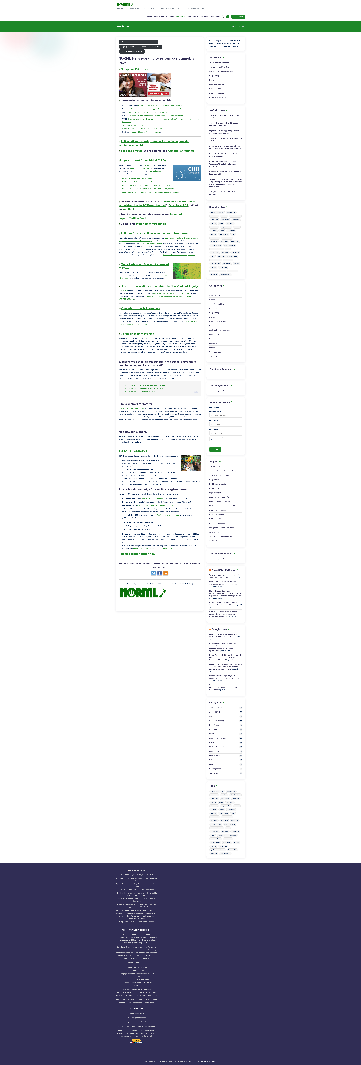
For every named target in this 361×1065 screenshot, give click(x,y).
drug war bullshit (226, 227)
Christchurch (225, 219)
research (236, 263)
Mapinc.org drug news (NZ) (220, 497)
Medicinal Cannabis (216, 84)
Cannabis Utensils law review (140, 308)
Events (212, 80)
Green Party (231, 230)
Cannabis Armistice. (182, 150)
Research (213, 348)
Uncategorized (215, 352)
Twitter (147, 1022)
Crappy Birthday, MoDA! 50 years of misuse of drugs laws (224, 124)
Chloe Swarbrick (235, 216)
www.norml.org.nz (140, 548)
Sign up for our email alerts (132, 52)
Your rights (213, 356)
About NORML (214, 295)
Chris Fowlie (214, 219)
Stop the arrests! (132, 150)
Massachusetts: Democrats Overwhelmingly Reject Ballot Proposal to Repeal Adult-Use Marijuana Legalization (225, 593)
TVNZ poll (139, 249)
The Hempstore (131, 1026)
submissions (223, 267)
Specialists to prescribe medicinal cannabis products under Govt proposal (151, 192)
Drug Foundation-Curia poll (152, 244)
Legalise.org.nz (215, 493)
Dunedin (237, 227)
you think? (129, 209)
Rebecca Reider (215, 263)
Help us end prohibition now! (137, 553)
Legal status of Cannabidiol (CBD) (143, 160)
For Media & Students (217, 321)
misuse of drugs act (216, 249)
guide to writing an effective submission (145, 132)
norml (227, 249)
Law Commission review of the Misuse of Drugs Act (157, 505)
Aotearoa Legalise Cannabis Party (222, 471)
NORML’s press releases (218, 97)
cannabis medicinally (131, 281)
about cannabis (146, 970)
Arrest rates (214, 216)
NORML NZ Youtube (216, 515)
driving (221, 223)
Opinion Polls (214, 252)
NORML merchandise (217, 93)
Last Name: (214, 429)
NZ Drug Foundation (217, 523)
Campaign (213, 300)
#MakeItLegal (214, 466)
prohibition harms (216, 260)
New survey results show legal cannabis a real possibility (160, 105)
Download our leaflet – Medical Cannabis (139, 391)
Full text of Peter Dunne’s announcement (137, 179)
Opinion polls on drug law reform (131, 408)
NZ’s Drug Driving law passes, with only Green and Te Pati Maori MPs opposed (225, 147)
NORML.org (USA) (216, 519)
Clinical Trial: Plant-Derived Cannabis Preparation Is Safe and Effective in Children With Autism (223, 614)
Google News (219, 629)
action (138, 974)
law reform (214, 241)
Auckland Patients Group (219, 475)
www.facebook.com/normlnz (161, 548)
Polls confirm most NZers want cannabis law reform (154, 233)
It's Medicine (214, 488)
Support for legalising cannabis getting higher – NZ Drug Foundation (156, 116)
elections (213, 230)
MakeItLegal (234, 241)
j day (233, 234)
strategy (213, 267)
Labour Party (214, 238)
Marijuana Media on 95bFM (219, 501)
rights (147, 979)
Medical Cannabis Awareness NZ (222, 506)
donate (127, 1030)
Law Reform (214, 326)
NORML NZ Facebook (217, 510)
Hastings (213, 234)
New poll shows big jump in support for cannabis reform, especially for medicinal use (163, 109)
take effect (148, 165)
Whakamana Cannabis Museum (221, 536)
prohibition (138, 985)
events (222, 230)
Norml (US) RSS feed (224, 570)
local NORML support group (152, 499)
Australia (124, 291)
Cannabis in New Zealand (137, 333)
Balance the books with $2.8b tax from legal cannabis (225, 173)
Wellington (214, 274)
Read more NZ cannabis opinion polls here (179, 255)
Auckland (224, 216)
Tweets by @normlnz (217, 391)
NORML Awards (215, 89)
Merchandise (214, 335)
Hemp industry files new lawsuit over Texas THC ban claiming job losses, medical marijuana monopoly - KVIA (225, 666)
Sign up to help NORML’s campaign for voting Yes (140, 47)
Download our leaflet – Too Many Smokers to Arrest (143, 385)
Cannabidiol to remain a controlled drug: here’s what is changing (147, 185)
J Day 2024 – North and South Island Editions (224, 193)
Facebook (138, 1022)
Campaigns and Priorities (219, 67)
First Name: (214, 420)
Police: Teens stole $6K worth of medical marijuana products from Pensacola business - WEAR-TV (225, 657)
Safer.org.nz (214, 532)
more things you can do (151, 223)
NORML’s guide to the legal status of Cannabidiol (141, 182)
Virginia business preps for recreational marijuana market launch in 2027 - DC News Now (224, 687)
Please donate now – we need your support (138, 42)
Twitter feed (137, 218)
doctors (213, 223)
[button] (238, 17)
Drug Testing (214, 76)
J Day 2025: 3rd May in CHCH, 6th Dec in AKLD (225, 139)
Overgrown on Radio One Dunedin (222, 528)
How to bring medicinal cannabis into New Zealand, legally (159, 286)
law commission (226, 238)
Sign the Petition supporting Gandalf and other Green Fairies (224, 132)
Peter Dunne (235, 252)
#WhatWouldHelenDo (217, 212)
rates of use (228, 260)
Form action (214, 407)
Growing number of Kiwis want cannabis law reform (147, 112)
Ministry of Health (229, 245)
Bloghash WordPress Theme (204, 1061)
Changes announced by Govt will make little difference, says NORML (148, 189)
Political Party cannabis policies (227, 256)
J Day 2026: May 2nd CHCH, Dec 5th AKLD (224, 116)
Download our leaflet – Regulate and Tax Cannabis (143, 388)
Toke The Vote (232, 271)
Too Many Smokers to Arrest (168, 515)
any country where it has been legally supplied (171, 293)
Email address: (215, 411)
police (212, 256)
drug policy (230, 223)
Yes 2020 (213, 541)
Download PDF (178, 205)
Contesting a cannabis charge (221, 71)
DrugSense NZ (214, 480)
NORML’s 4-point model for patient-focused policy (142, 129)
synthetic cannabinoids (217, 271)
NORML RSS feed (137, 870)
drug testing (214, 227)
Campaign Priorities (134, 69)
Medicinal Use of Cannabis (219, 330)
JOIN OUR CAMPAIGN (133, 451)
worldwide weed (225, 274)
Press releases (214, 339)
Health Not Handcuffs (217, 484)
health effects (224, 234)
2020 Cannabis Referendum (220, 63)
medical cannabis (216, 245)
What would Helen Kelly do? (133, 125)
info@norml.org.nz (139, 1018)
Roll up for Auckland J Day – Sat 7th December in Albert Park (224, 155)
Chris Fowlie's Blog (216, 304)
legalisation (224, 241)
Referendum (226, 263)
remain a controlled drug (139, 168)
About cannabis (215, 291)
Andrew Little (231, 212)
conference (235, 219)
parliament (225, 252)
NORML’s (224, 164)
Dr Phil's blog (214, 308)
